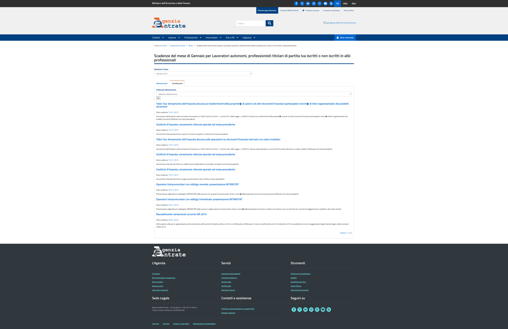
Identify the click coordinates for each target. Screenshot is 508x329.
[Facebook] (296, 3)
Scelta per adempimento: (166, 89)
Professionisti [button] (191, 37)
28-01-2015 (173, 219)
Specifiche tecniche (298, 281)
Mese (190, 45)
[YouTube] (325, 3)
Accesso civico (157, 286)
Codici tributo (296, 286)
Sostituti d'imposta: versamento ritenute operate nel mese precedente (195, 124)
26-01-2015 (173, 189)
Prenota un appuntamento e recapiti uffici (237, 308)
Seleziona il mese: (161, 69)
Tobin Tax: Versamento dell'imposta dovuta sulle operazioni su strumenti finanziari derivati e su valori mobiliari (218, 139)
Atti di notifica (157, 281)
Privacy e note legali (181, 323)
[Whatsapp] (319, 3)
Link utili (155, 323)
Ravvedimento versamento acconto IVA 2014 (181, 214)
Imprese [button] (172, 37)
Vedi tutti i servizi (228, 290)
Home (164, 45)
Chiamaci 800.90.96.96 (289, 10)
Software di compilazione (300, 273)
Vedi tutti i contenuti (160, 290)
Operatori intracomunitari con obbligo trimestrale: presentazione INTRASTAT (199, 199)
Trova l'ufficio (349, 10)
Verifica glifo (226, 286)
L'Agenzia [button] (247, 37)
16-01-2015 (173, 112)
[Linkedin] (308, 3)
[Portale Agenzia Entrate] (168, 23)
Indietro (343, 232)
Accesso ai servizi (312, 10)
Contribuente (177, 83)
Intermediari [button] (212, 37)
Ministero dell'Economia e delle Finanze (171, 3)
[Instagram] (314, 3)
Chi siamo (156, 273)
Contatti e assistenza (331, 10)
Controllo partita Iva (229, 277)
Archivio (166, 323)
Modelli (294, 277)
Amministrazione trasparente (163, 277)
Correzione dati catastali (230, 273)
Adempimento (161, 83)
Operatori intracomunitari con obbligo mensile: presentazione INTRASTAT (197, 184)
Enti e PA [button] (230, 37)
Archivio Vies (226, 281)
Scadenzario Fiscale (177, 45)
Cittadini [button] (156, 37)
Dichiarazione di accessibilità (204, 323)
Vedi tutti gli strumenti (300, 290)
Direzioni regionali (228, 312)
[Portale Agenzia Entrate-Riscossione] (339, 23)
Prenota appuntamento (267, 10)
